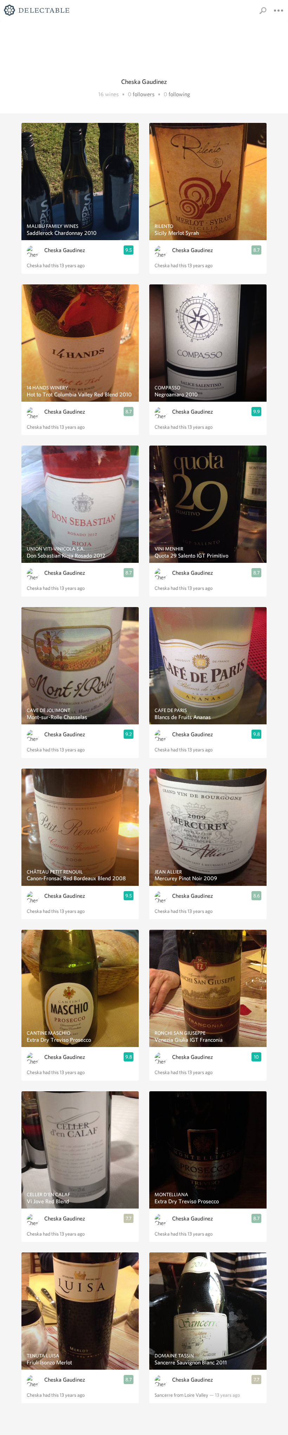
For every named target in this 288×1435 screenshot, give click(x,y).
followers (144, 94)
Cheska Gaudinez (64, 250)
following (179, 94)
